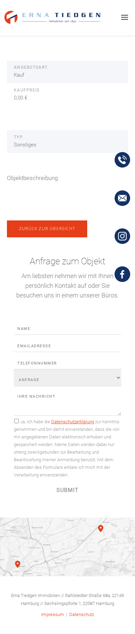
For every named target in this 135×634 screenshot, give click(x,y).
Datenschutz (81, 614)
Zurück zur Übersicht (47, 228)
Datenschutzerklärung (72, 421)
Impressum (52, 614)
